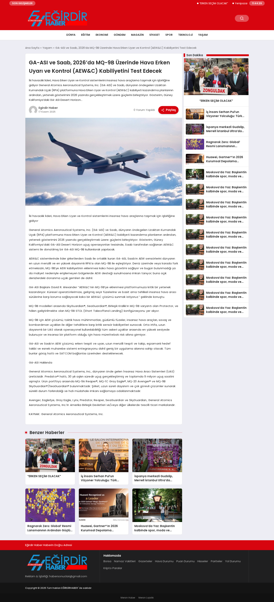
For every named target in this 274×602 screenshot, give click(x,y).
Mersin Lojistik (146, 597)
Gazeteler (145, 561)
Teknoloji (185, 35)
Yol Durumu (233, 561)
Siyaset (154, 35)
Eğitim (85, 35)
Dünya (70, 35)
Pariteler (216, 561)
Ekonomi (102, 35)
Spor (169, 35)
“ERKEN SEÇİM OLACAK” (199, 3)
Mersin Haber (128, 597)
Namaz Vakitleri (125, 561)
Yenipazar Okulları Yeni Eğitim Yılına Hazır (247, 3)
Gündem (119, 35)
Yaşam (203, 35)
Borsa (107, 561)
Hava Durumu (164, 561)
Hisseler (202, 561)
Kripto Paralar (112, 568)
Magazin (137, 35)
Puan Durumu (185, 561)
